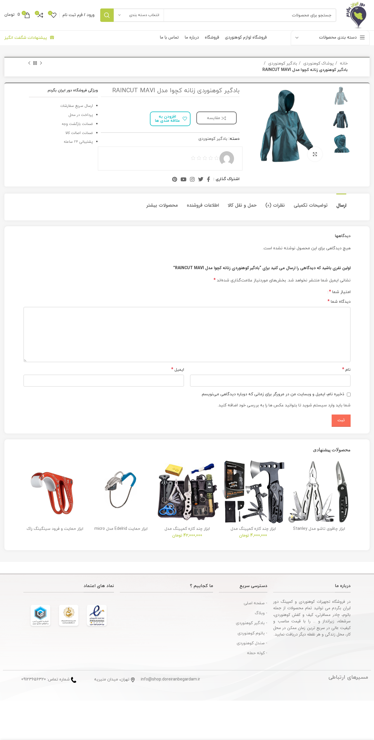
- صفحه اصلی (255, 603)
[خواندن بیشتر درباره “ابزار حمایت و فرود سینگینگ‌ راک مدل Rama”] (27, 483)
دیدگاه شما (339, 302)
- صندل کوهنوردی (252, 643)
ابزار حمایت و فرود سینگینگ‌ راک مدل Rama (55, 531)
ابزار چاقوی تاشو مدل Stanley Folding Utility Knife (319, 531)
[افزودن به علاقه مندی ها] (292, 469)
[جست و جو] (107, 15)
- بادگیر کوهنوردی (251, 623)
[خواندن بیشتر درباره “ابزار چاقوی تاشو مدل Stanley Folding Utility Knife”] (292, 483)
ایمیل (177, 370)
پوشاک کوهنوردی (318, 63)
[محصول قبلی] (41, 63)
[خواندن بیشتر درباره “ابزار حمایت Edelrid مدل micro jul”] (93, 483)
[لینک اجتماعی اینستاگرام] (192, 179)
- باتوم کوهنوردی (252, 633)
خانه (343, 63)
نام (346, 370)
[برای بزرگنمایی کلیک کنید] (315, 154)
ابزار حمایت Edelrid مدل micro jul (121, 531)
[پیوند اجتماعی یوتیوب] (183, 179)
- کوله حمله (257, 653)
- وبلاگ (261, 613)
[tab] (341, 202)
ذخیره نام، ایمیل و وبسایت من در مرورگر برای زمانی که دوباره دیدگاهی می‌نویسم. (272, 394)
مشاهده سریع (292, 496)
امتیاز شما (340, 292)
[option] (341, 95)
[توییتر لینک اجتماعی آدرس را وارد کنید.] (200, 179)
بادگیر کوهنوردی (282, 63)
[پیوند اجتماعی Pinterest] (174, 179)
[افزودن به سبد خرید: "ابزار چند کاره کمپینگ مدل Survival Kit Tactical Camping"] (160, 483)
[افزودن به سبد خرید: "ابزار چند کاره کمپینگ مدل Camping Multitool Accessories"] (226, 483)
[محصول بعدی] (29, 63)
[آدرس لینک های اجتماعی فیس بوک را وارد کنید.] (208, 179)
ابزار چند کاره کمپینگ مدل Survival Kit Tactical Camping (187, 531)
